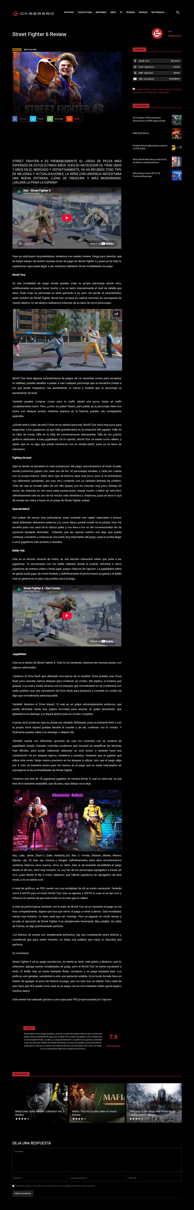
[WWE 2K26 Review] (177, 134)
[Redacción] (160, 33)
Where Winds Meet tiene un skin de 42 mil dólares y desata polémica (150, 161)
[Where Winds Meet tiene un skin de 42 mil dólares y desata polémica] (177, 161)
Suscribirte (174, 79)
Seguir (177, 67)
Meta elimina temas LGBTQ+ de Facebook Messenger (146, 175)
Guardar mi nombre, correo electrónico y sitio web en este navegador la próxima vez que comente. (55, 1186)
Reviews (17, 49)
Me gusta (175, 61)
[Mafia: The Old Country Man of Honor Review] (97, 1103)
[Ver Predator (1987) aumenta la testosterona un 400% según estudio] (177, 120)
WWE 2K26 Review (141, 133)
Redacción (174, 35)
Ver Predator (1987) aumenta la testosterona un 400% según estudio (149, 119)
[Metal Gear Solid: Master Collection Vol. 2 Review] (40, 1103)
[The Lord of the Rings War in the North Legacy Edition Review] (154, 1103)
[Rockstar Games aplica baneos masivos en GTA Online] (177, 147)
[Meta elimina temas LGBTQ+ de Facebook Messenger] (177, 175)
